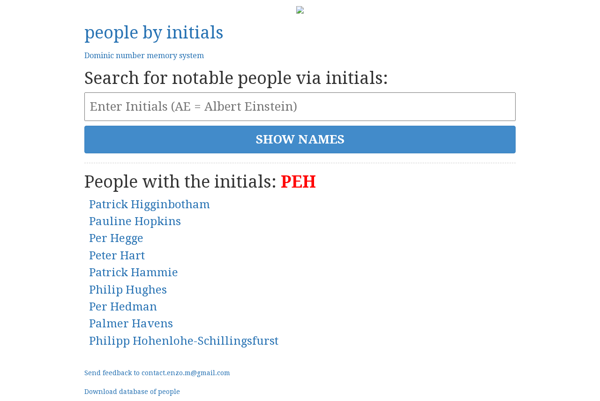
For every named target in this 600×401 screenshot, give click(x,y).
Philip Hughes (128, 289)
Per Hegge (116, 238)
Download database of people (132, 391)
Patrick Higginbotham (149, 204)
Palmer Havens (131, 323)
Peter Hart (117, 255)
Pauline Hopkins (135, 221)
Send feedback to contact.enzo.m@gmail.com (157, 373)
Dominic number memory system (144, 55)
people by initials (154, 33)
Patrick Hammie (133, 272)
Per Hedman (123, 306)
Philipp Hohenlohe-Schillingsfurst (183, 341)
